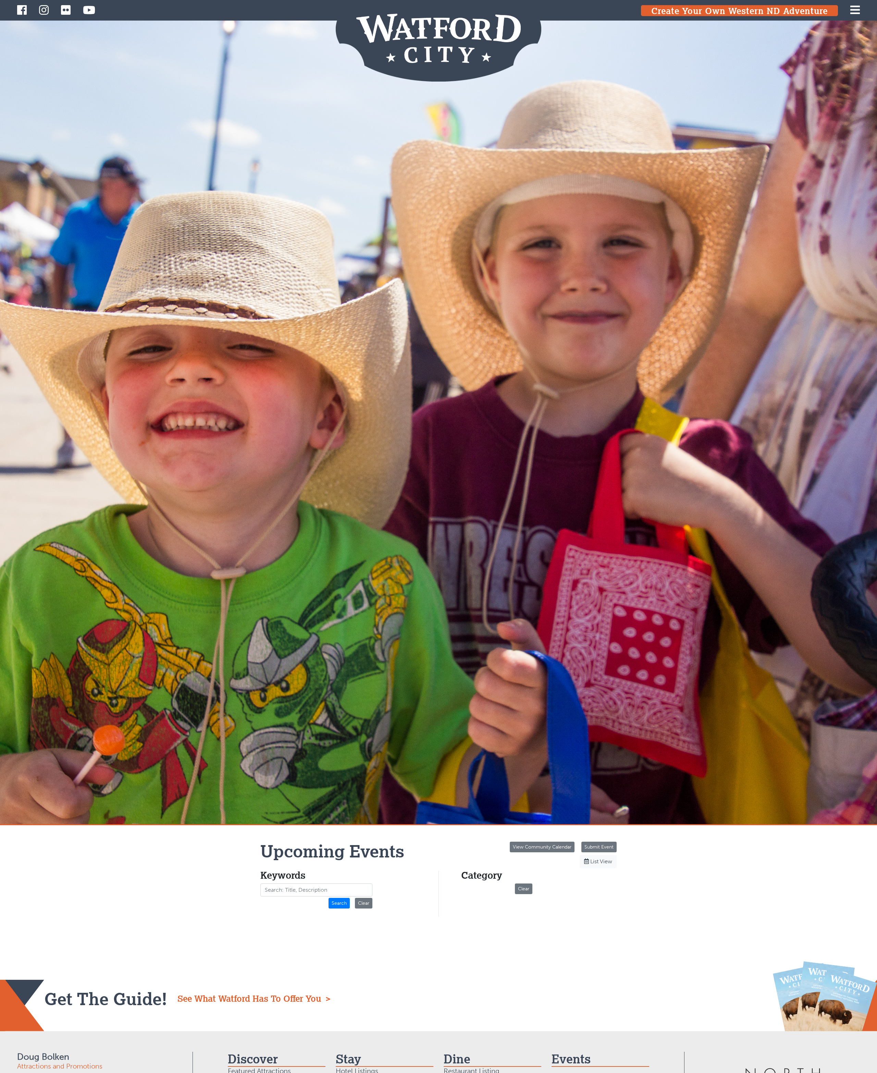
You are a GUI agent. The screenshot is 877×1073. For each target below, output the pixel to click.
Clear (363, 903)
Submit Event (599, 847)
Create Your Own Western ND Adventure (739, 10)
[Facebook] (22, 10)
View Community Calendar (542, 847)
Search (339, 903)
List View (600, 861)
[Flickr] (66, 10)
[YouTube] (89, 10)
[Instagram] (44, 10)
